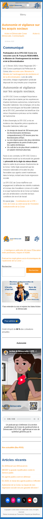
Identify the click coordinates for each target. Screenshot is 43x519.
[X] (24, 500)
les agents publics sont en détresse (16, 477)
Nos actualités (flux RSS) (13, 447)
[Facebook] (8, 500)
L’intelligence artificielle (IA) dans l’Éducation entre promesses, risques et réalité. (21, 251)
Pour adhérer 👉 (11, 321)
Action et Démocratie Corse (15, 34)
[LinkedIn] (19, 500)
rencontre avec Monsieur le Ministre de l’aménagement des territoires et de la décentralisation (21, 74)
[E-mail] (35, 500)
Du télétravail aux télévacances (14, 466)
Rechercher (6, 267)
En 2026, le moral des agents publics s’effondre (21, 481)
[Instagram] (13, 500)
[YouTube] (30, 500)
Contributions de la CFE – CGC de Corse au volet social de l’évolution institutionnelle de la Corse (21, 204)
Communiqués (18, 36)
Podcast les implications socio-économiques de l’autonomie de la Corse (21, 259)
